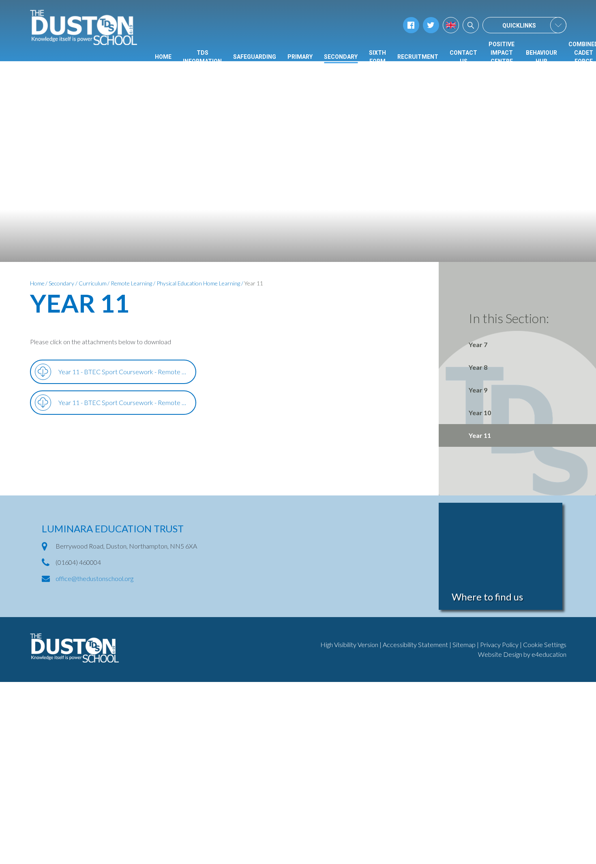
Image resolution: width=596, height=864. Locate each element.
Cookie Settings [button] (544, 644)
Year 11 (253, 283)
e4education (549, 654)
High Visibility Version (349, 644)
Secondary (61, 283)
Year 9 (478, 390)
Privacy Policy (499, 644)
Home (37, 283)
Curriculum (93, 283)
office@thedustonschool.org (94, 578)
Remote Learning (131, 283)
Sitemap (464, 644)
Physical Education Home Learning (198, 283)
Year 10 (480, 412)
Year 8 (478, 367)
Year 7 (478, 344)
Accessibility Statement (415, 644)
